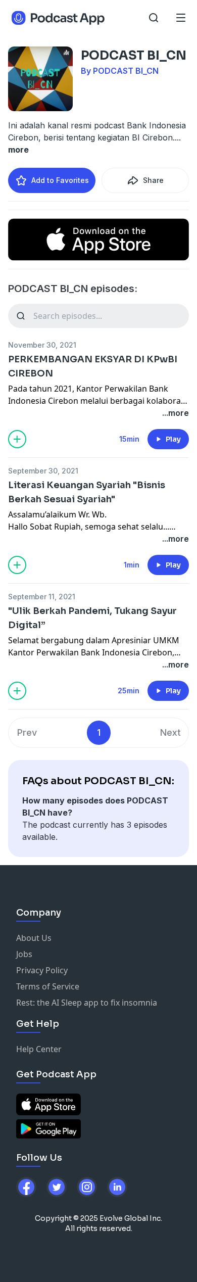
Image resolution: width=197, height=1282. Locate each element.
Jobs (24, 954)
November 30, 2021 (42, 345)
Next (170, 732)
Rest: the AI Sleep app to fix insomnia (86, 1002)
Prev (27, 732)
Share (153, 180)
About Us (34, 937)
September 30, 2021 (43, 470)
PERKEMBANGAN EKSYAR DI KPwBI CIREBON (92, 366)
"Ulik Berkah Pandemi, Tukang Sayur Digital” (92, 618)
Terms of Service (47, 986)
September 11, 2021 (41, 596)
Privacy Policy (42, 970)
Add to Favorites (60, 180)
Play (173, 439)
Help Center (39, 1049)
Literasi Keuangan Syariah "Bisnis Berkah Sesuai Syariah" (86, 492)
